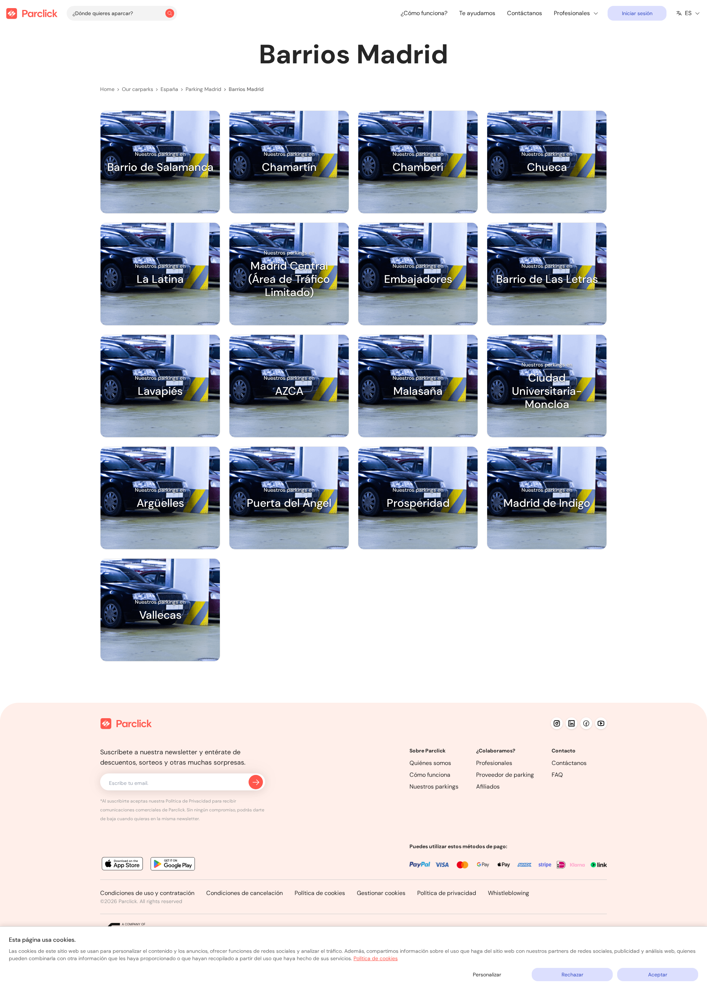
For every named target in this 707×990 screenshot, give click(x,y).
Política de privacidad (446, 893)
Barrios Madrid (246, 89)
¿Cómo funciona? (424, 13)
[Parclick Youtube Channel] (601, 723)
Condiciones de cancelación (244, 893)
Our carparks (137, 89)
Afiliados (488, 786)
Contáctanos (524, 13)
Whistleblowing (508, 893)
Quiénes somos (430, 763)
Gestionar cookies (381, 893)
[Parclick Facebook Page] (586, 723)
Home (107, 89)
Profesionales (494, 763)
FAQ (557, 775)
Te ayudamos (477, 13)
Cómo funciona (429, 775)
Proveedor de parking (505, 775)
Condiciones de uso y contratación (147, 893)
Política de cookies (320, 893)
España (169, 89)
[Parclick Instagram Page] (557, 723)
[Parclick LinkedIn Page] (571, 723)
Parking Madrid (203, 89)
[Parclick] (32, 13)
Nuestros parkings (433, 786)
